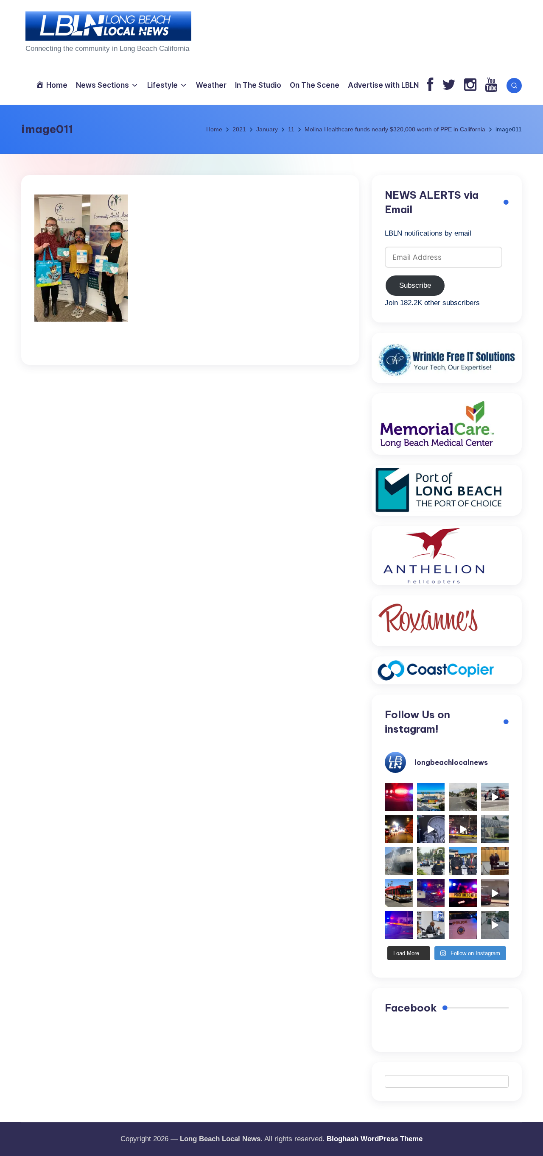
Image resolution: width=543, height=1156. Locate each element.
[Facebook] (430, 85)
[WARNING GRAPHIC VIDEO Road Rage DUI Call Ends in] (495, 893)
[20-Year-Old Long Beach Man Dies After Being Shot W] (463, 797)
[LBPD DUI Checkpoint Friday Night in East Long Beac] (399, 829)
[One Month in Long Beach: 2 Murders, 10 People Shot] (431, 861)
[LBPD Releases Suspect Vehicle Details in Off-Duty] (495, 925)
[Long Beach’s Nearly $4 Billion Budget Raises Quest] (495, 861)
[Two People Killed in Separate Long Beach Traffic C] (399, 797)
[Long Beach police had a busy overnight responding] (431, 893)
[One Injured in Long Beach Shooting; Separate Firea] (463, 925)
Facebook (411, 1007)
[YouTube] (491, 85)
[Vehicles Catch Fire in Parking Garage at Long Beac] (399, 861)
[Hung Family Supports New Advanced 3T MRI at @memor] (431, 829)
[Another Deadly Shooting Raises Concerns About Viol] (463, 861)
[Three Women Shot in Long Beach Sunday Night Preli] (463, 829)
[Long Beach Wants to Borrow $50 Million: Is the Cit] (495, 829)
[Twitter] (449, 85)
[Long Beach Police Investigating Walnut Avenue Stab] (463, 893)
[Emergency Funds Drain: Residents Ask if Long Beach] (431, 925)
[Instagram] (470, 85)
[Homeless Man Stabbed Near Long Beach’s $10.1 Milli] (431, 797)
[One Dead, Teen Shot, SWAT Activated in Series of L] (399, 925)
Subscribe (415, 285)
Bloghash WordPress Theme (375, 1139)
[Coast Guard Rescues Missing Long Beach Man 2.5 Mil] (495, 797)
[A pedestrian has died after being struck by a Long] (399, 893)
